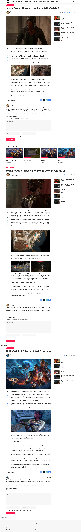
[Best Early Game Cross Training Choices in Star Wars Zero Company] (57, 24)
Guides (61, 19)
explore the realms (38, 210)
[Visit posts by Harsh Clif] (8, 355)
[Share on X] (66, 12)
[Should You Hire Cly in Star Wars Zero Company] (57, 18)
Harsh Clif (12, 354)
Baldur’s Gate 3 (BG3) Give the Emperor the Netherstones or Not (30, 228)
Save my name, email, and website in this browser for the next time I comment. (20, 136)
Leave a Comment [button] (11, 317)
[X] (49, 477)
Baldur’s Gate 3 (16, 467)
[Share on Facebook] (64, 12)
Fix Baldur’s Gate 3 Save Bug (21, 403)
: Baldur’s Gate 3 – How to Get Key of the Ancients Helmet (27, 62)
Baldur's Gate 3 (10, 5)
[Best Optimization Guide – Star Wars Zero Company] (57, 39)
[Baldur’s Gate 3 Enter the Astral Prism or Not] (66, 153)
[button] (69, 1)
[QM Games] (8, 1)
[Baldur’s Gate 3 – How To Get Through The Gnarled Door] (32, 153)
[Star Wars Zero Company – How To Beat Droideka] (57, 29)
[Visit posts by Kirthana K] (8, 12)
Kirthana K (12, 11)
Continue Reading (3, 345)
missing (42, 48)
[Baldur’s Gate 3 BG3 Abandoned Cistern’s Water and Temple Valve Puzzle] (14, 153)
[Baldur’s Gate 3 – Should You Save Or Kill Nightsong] (49, 153)
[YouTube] (50, 477)
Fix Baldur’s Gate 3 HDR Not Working (35, 403)
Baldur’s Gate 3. (39, 52)
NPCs (41, 212)
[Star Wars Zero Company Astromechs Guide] (57, 34)
